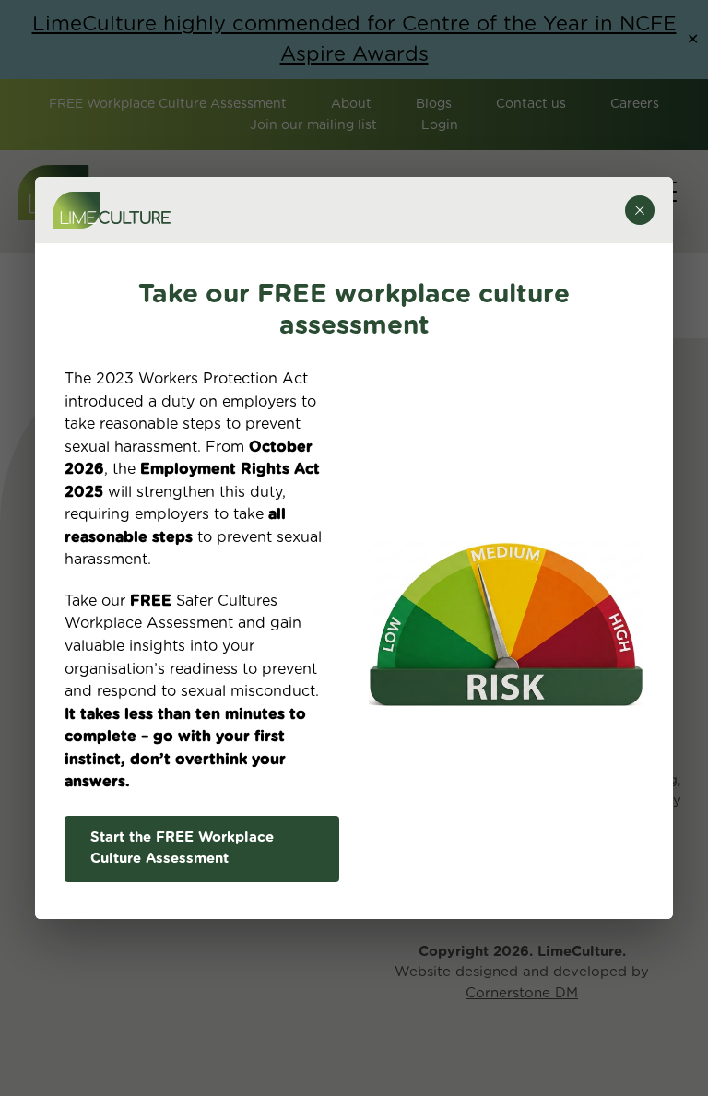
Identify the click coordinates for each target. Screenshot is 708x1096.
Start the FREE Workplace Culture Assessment (182, 848)
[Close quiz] (640, 210)
